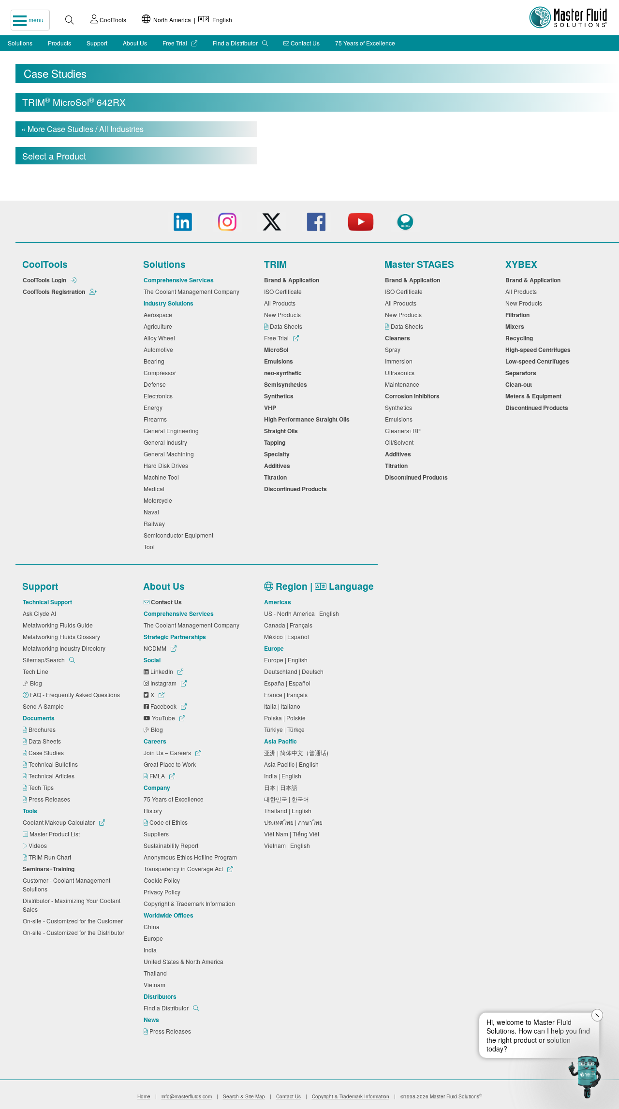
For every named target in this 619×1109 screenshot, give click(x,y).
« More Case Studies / (82, 128)
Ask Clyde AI (41, 613)
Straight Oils (282, 430)
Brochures (43, 729)
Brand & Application (293, 280)
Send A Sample (45, 706)
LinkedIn (162, 671)
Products (59, 43)
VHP (271, 407)
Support (97, 43)
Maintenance (403, 384)
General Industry (167, 442)
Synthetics (280, 396)
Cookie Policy (163, 880)
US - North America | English (303, 613)
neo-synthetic (284, 372)
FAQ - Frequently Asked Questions (76, 694)
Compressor (161, 372)
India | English (284, 776)
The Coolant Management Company (193, 291)
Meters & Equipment (534, 396)
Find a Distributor (236, 43)
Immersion (400, 361)
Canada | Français (289, 625)
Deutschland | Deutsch (295, 671)
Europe (155, 938)
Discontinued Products (297, 488)
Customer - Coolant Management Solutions (66, 884)
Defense (156, 384)
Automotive (160, 349)
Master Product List (55, 834)
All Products (281, 303)
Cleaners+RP (404, 430)
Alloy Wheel (161, 338)
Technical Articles (52, 776)
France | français (287, 694)
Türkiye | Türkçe (286, 729)
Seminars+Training (50, 868)
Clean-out (520, 384)
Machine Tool (163, 477)
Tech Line (37, 671)
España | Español (288, 683)
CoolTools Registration (55, 291)
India (152, 950)
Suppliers (158, 834)
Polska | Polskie (286, 718)
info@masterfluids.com (187, 1096)
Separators (522, 372)
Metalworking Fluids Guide (59, 625)
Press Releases (50, 799)
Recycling (520, 338)
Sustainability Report (172, 845)
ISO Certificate (284, 291)
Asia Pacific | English (293, 764)
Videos (38, 845)
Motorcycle (159, 500)
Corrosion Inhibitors (413, 396)
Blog (37, 683)
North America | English (191, 19)
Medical (155, 488)
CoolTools (112, 19)
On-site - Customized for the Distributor (75, 932)
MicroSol (277, 349)
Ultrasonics (401, 372)
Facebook (163, 706)
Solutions (20, 43)
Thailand (157, 973)
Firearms (157, 419)
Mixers (516, 326)
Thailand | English (289, 810)
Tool (151, 546)
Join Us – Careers (168, 752)
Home (143, 1096)
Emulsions (280, 361)
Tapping (276, 442)
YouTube (163, 718)
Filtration (518, 314)
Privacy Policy (163, 892)
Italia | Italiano (283, 706)
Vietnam (156, 984)
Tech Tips (42, 787)
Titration (277, 477)
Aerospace (159, 314)
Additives (278, 465)
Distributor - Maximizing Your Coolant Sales (71, 904)
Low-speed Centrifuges (538, 361)
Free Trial (175, 43)
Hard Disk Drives (167, 465)
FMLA (157, 776)
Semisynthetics (287, 384)
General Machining (170, 454)
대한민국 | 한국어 (288, 799)
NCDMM (156, 648)
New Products (284, 314)
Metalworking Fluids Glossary (63, 636)
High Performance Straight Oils (308, 419)
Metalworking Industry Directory (65, 648)
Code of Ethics (169, 822)
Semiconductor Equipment (180, 535)
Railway (156, 523)
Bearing (155, 361)
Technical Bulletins (54, 764)
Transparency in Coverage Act (184, 868)
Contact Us (304, 43)
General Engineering (173, 430)
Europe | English (287, 660)
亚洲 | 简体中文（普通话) (297, 752)
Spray (394, 349)
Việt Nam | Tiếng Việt (293, 834)
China (153, 926)
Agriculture (159, 326)
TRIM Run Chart (50, 857)
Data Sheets (286, 326)
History (154, 810)
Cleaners (399, 338)
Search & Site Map (244, 1096)
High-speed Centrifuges (539, 349)
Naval (153, 512)
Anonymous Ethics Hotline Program (192, 857)
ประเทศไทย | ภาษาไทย (294, 822)
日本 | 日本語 (282, 787)
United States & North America (185, 961)
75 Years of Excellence (365, 43)
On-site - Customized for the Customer (74, 921)
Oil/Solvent (400, 442)
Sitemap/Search (44, 660)
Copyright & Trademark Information (191, 903)
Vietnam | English (288, 845)
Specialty (278, 454)
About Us (135, 43)
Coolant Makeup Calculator (59, 822)
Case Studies (47, 752)
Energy (154, 407)
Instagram (163, 683)
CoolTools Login (45, 280)
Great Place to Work (171, 764)
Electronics (160, 396)
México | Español (288, 636)
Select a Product (54, 155)
